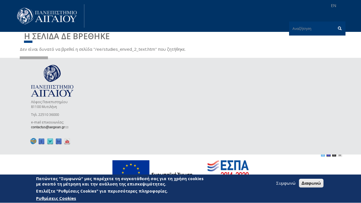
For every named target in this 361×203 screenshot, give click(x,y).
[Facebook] (41, 141)
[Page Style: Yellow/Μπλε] (328, 154)
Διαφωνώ (311, 183)
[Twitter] (50, 141)
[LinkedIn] (59, 141)
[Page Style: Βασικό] (323, 154)
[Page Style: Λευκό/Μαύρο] (334, 154)
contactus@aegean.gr (49, 127)
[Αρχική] (50, 16)
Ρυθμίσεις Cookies (56, 198)
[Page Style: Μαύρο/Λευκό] (340, 154)
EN (333, 5)
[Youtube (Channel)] (67, 141)
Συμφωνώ (286, 183)
